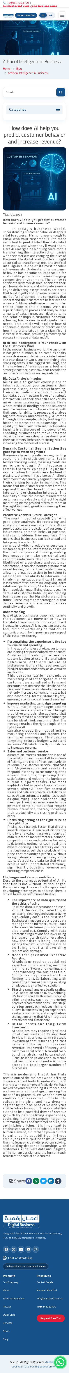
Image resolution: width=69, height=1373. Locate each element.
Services (8, 1323)
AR (50, 15)
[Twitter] (43, 1181)
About (6, 1290)
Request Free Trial (26, 15)
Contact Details (45, 1282)
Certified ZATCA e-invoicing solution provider (34, 1366)
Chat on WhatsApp (20, 1258)
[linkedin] (50, 1181)
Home (6, 68)
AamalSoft (52, 1362)
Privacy (7, 1306)
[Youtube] (28, 1249)
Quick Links (9, 1314)
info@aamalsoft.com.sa (50, 1298)
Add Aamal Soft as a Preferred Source (26, 1266)
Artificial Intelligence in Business (28, 73)
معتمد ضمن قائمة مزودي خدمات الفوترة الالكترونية (30, 6)
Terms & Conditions (14, 1298)
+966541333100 (46, 1306)
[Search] (60, 92)
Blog (19, 68)
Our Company (10, 1282)
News (6, 1331)
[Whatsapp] (36, 1181)
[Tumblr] (58, 1181)
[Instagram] (35, 1249)
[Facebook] (28, 1181)
